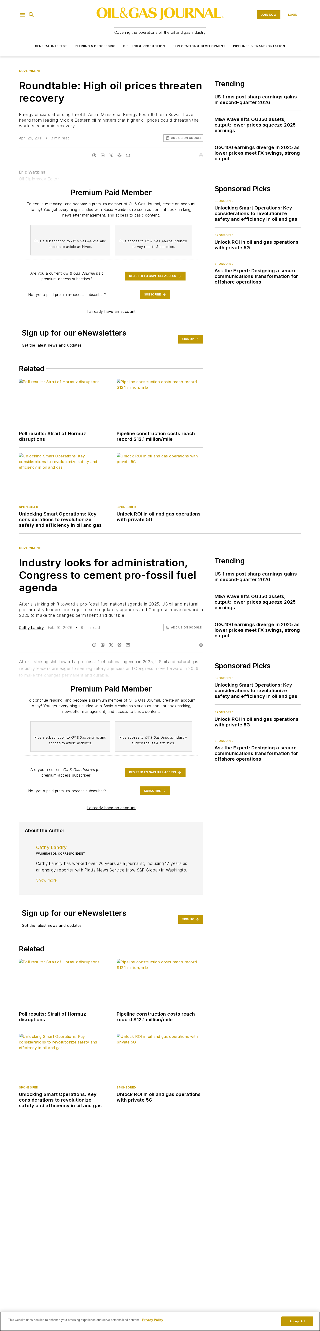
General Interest (51, 46)
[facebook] (94, 645)
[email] (128, 645)
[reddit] (119, 645)
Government (30, 71)
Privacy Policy (152, 1320)
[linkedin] (102, 645)
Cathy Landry (31, 627)
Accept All (297, 1321)
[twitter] (111, 645)
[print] (201, 645)
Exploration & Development (199, 46)
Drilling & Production (144, 46)
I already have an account (111, 311)
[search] (31, 14)
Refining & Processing (95, 46)
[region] (160, 1321)
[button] (22, 14)
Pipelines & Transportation (259, 46)
